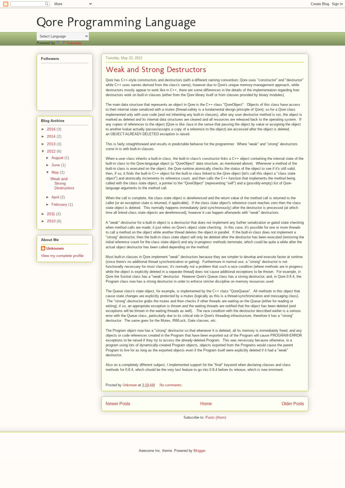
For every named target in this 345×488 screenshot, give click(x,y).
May (55, 172)
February (59, 204)
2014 (52, 136)
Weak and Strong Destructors (156, 69)
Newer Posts (118, 403)
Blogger (199, 451)
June (56, 165)
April (55, 197)
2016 (52, 129)
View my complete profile (62, 255)
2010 (52, 221)
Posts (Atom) (215, 417)
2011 (51, 214)
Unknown (55, 248)
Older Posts (293, 403)
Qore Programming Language (116, 21)
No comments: (172, 385)
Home (206, 403)
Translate (74, 43)
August (57, 157)
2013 (52, 144)
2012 (52, 151)
